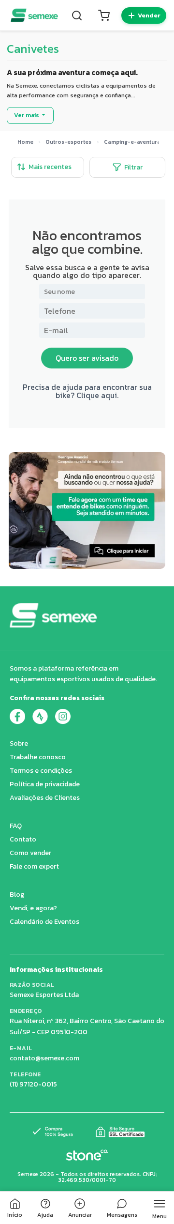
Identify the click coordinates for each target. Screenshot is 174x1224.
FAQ (16, 826)
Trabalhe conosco (38, 757)
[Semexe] (34, 15)
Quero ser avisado (87, 358)
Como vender (30, 853)
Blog (17, 894)
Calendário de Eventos (44, 922)
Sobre (19, 743)
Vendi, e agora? (33, 908)
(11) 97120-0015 (33, 1084)
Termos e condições (41, 770)
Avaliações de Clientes (45, 798)
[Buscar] (76, 15)
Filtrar (133, 167)
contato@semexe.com (44, 1058)
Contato (23, 839)
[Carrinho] (104, 15)
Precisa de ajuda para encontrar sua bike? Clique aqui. (87, 390)
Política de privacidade (45, 784)
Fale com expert (34, 866)
